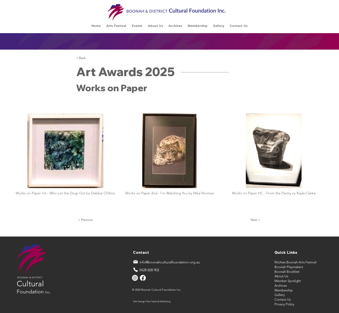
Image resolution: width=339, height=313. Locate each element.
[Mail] (135, 261)
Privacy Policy (284, 304)
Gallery (279, 295)
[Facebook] (143, 278)
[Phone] (135, 269)
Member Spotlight (287, 281)
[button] (116, 26)
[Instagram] (135, 278)
